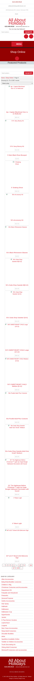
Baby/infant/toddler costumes (11, 582)
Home (3, 78)
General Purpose (7, 598)
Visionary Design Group (19, 678)
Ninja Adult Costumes (9, 631)
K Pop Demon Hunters (9, 620)
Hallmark (5, 606)
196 (31, 565)
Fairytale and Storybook (10, 593)
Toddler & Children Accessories (12, 642)
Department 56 (7, 590)
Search (28, 32)
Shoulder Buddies (8, 633)
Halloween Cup (7, 612)
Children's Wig (6, 584)
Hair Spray (5, 604)
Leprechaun (6, 623)
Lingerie (4, 625)
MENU (19, 44)
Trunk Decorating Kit (8, 644)
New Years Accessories (10, 628)
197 (14, 568)
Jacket (4, 617)
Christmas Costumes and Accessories (14, 587)
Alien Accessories (8, 579)
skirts (3, 636)
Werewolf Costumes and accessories (14, 650)
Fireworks (5, 595)
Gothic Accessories (8, 601)
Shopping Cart (31, 36)
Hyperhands (6, 614)
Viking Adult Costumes (9, 647)
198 (18, 568)
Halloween (5, 609)
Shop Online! (9, 78)
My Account (26, 36)
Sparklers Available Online (10, 639)
